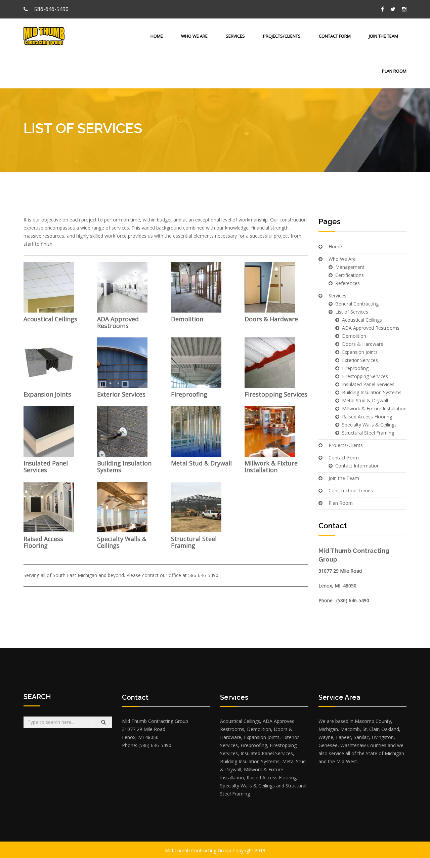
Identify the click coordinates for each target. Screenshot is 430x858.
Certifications (349, 275)
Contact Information (357, 465)
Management (349, 267)
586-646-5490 (51, 9)
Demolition (187, 319)
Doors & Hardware (271, 319)
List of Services (351, 312)
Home (156, 36)
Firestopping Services (276, 394)
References (347, 283)
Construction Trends (351, 490)
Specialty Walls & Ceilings (121, 542)
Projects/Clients (282, 36)
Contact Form (335, 36)
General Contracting (357, 303)
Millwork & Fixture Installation (271, 466)
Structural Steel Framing (194, 542)
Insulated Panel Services (46, 466)
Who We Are (194, 36)
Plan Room (394, 71)
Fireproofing (189, 394)
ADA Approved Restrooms (118, 322)
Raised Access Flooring (43, 542)
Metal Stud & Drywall (201, 463)
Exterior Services (121, 394)
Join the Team (383, 36)
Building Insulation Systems (124, 466)
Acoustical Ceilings (50, 319)
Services (235, 36)
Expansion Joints (47, 394)
